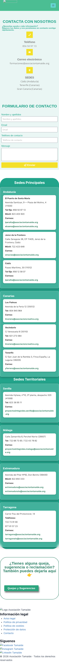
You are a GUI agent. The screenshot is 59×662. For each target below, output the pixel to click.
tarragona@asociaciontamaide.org (22, 534)
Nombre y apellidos (11, 114)
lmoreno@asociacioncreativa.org (22, 319)
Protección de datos (15, 629)
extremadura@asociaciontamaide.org (24, 487)
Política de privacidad (15, 622)
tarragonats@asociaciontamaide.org (23, 538)
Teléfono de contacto (12, 135)
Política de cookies (14, 625)
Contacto (9, 633)
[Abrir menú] (53, 5)
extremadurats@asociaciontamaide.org (25, 491)
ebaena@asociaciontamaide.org (21, 226)
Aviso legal (9, 618)
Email (4, 125)
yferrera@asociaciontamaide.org (22, 368)
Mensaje (5, 146)
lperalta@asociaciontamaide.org (21, 222)
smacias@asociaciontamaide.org (22, 254)
